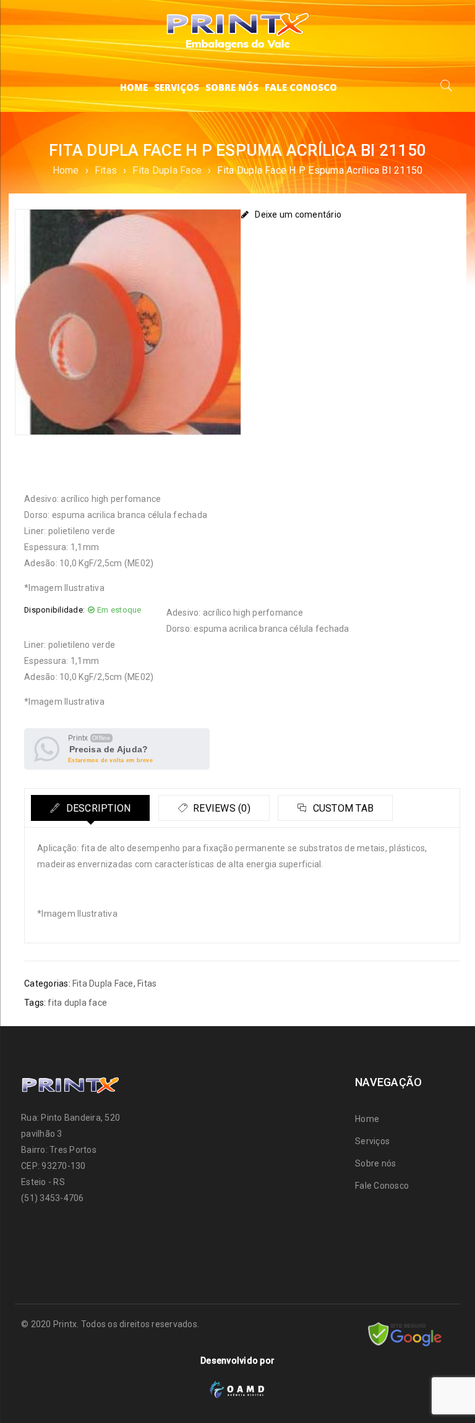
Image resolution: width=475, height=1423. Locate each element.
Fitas (106, 170)
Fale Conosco (382, 1186)
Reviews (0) (220, 808)
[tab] (90, 808)
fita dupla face (77, 1003)
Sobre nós (375, 1163)
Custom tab (342, 808)
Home (66, 170)
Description (97, 808)
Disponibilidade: (54, 609)
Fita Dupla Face (167, 170)
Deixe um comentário (298, 214)
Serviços (372, 1141)
